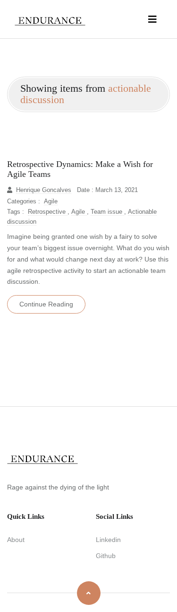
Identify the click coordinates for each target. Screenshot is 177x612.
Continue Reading (46, 304)
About (16, 539)
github (106, 556)
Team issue (107, 212)
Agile (51, 201)
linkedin (108, 539)
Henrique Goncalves (43, 190)
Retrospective (47, 212)
